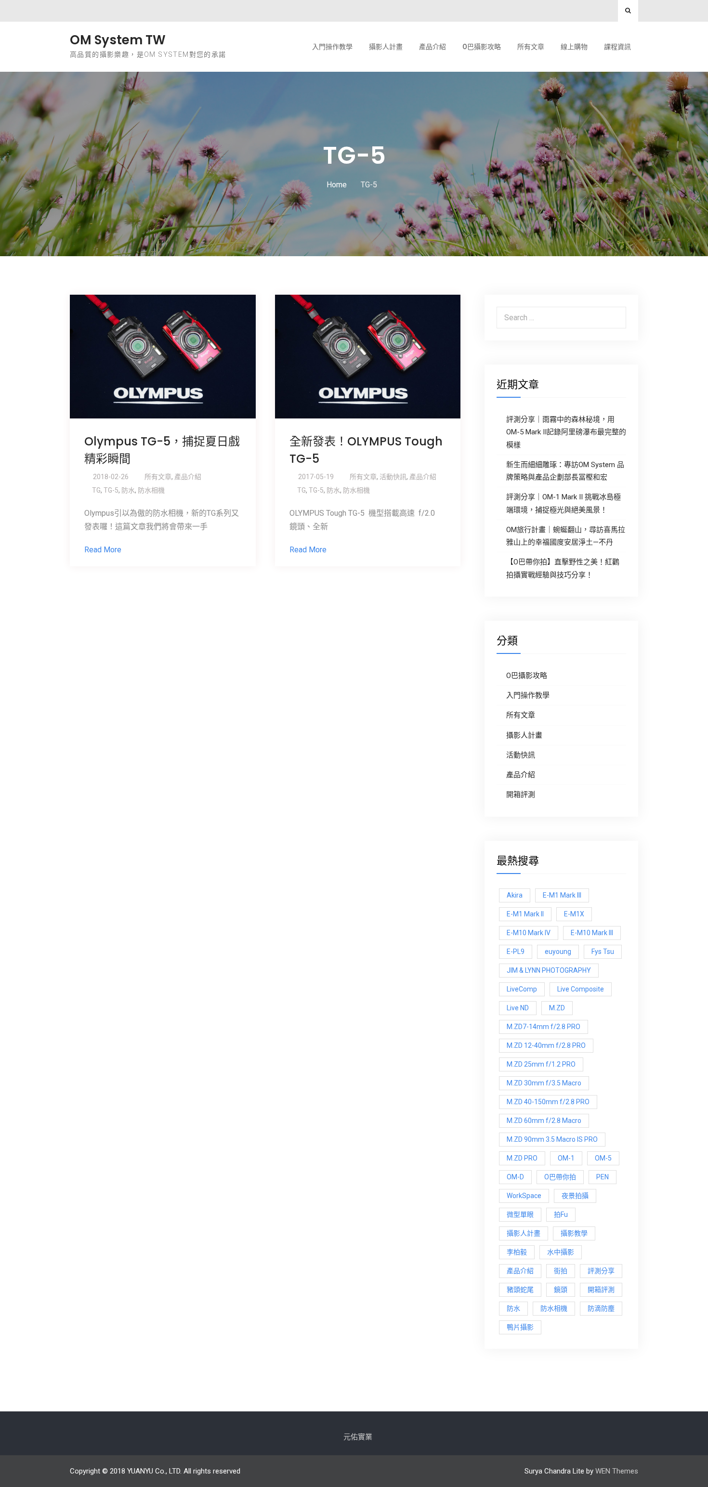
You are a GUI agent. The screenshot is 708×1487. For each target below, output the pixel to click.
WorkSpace (524, 1196)
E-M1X (574, 914)
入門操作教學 (332, 47)
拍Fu (561, 1214)
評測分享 (601, 1271)
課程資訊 (617, 47)
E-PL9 (515, 951)
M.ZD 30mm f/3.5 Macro (544, 1083)
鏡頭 (560, 1289)
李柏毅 (517, 1252)
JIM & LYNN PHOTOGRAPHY (549, 970)
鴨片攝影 (520, 1327)
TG (96, 490)
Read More (102, 549)
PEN (602, 1177)
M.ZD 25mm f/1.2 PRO (541, 1064)
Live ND (518, 1008)
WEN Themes (616, 1471)
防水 (128, 490)
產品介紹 (432, 47)
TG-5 (111, 490)
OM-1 (566, 1158)
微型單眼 (520, 1214)
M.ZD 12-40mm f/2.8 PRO (546, 1045)
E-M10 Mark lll (592, 933)
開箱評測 (520, 794)
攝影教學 (574, 1233)
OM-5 (603, 1158)
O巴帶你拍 (560, 1177)
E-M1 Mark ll (525, 914)
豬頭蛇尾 (520, 1289)
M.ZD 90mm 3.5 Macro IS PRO (552, 1139)
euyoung (558, 951)
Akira (515, 895)
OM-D (515, 1177)
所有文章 (530, 47)
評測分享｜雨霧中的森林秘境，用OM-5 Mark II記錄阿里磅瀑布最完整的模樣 (566, 432)
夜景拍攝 (575, 1196)
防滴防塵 (601, 1308)
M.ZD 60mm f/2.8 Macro (544, 1120)
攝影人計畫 (386, 47)
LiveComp (522, 989)
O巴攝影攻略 (481, 47)
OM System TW (118, 40)
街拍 (560, 1271)
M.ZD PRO (522, 1158)
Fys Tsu (602, 951)
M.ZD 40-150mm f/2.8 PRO (548, 1102)
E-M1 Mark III (562, 895)
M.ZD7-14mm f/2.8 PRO (543, 1026)
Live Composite (580, 989)
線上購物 (574, 47)
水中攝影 (560, 1252)
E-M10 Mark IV (529, 933)
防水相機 (151, 490)
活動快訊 (393, 477)
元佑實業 (357, 1437)
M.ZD (557, 1008)
